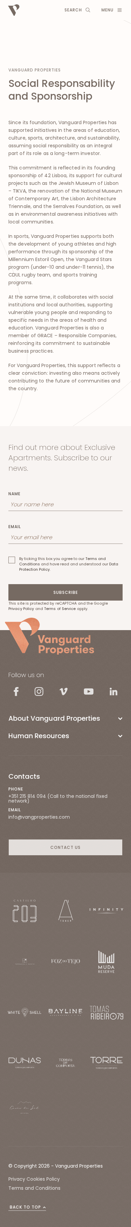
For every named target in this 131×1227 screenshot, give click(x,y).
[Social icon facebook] (16, 691)
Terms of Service (60, 608)
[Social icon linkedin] (113, 691)
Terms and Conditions (34, 1188)
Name (14, 494)
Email (14, 527)
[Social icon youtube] (88, 691)
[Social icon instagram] (39, 691)
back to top (25, 1207)
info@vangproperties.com (39, 817)
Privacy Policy (21, 608)
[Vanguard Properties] (49, 636)
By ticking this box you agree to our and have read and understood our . (68, 564)
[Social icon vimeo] (63, 691)
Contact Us (65, 847)
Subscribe (65, 592)
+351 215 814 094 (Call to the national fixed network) (57, 798)
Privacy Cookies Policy (34, 1179)
